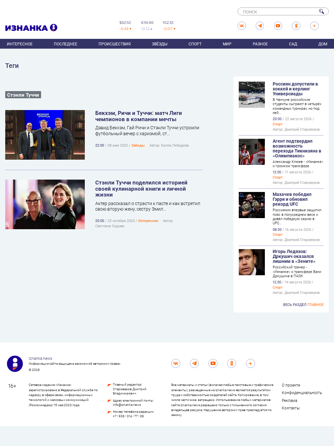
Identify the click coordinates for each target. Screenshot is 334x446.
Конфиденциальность (302, 392)
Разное (260, 43)
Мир (227, 43)
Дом (322, 43)
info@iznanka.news (127, 405)
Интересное (20, 43)
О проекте (291, 385)
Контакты (291, 407)
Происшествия (115, 43)
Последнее (65, 43)
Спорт (195, 43)
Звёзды (159, 43)
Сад (293, 43)
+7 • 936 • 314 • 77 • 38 (128, 416)
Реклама (289, 400)
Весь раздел (303, 304)
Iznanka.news (40, 358)
